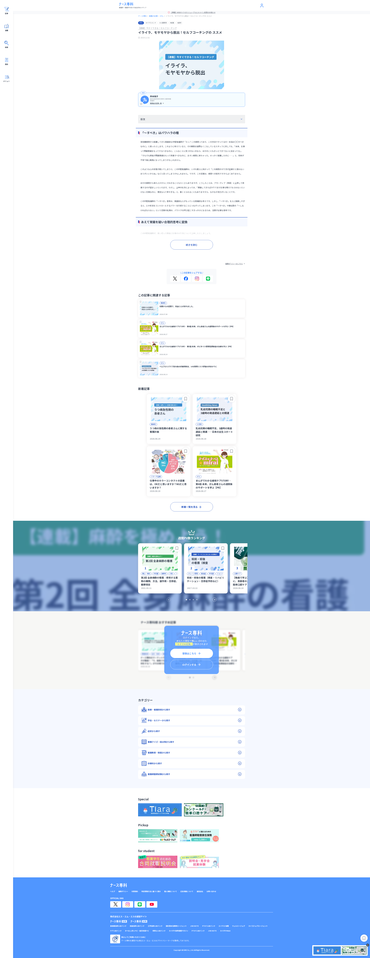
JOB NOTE (194, 926)
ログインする (189, 664)
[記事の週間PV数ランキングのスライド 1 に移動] (186, 599)
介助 (171, 573)
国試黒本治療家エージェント (176, 926)
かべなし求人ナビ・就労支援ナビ (137, 931)
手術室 (156, 573)
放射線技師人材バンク (118, 926)
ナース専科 (142, 16)
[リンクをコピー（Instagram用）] (197, 278)
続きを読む (191, 245)
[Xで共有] (175, 278)
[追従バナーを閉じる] (367, 945)
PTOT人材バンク (208, 926)
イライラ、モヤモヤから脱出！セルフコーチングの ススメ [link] (189, 16)
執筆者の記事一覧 (156, 103)
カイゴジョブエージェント (258, 926)
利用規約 (135, 891)
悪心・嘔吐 (146, 573)
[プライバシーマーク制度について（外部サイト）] (115, 939)
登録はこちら (189, 653)
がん (162, 16)
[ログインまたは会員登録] (261, 5)
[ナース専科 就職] (139, 921)
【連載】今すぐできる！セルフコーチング (157, 28)
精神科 (163, 303)
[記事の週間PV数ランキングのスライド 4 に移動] (196, 599)
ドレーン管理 (193, 573)
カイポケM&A (225, 931)
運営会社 (200, 891)
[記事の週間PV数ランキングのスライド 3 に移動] (193, 599)
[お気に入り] (141, 104)
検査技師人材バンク (137, 926)
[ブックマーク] (141, 302)
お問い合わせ (211, 891)
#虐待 (179, 22)
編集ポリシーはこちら (234, 263)
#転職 (172, 22)
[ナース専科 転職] (118, 921)
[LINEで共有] (208, 278)
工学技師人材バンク (155, 926)
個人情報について (170, 891)
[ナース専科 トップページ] (118, 885)
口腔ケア (237, 573)
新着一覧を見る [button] (189, 507)
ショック (220, 573)
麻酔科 (164, 573)
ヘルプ (112, 891)
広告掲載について (186, 891)
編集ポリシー (123, 891)
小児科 (199, 424)
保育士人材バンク (159, 931)
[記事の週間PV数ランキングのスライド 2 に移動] (189, 599)
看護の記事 (153, 16)
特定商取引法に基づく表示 (151, 891)
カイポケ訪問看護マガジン (178, 931)
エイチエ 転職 (224, 926)
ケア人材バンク (116, 931)
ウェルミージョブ (238, 926)
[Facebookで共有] (186, 278)
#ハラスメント (151, 22)
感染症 (203, 573)
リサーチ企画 (156, 476)
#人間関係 (163, 22)
